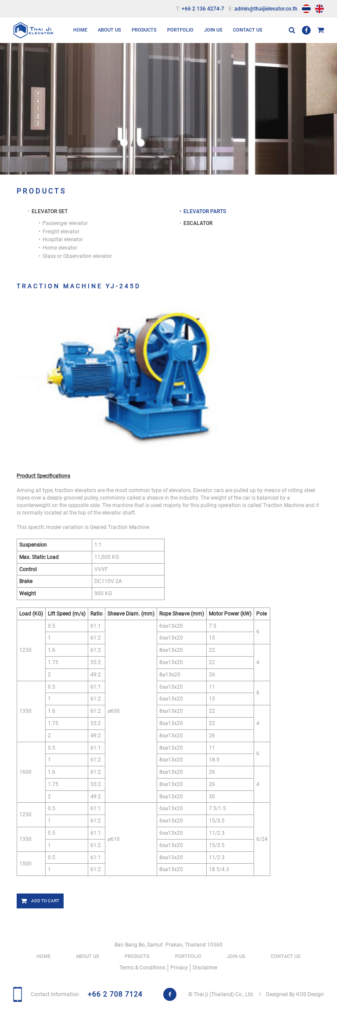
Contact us (247, 30)
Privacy (179, 968)
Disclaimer (205, 968)
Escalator (145, 80)
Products (144, 30)
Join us (213, 30)
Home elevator (60, 248)
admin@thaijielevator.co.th (266, 9)
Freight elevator (61, 232)
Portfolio (180, 30)
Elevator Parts (151, 66)
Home (80, 30)
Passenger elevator (65, 223)
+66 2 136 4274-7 (203, 9)
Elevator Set (148, 53)
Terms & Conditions (142, 968)
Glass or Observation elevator (77, 256)
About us (109, 30)
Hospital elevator (63, 239)
